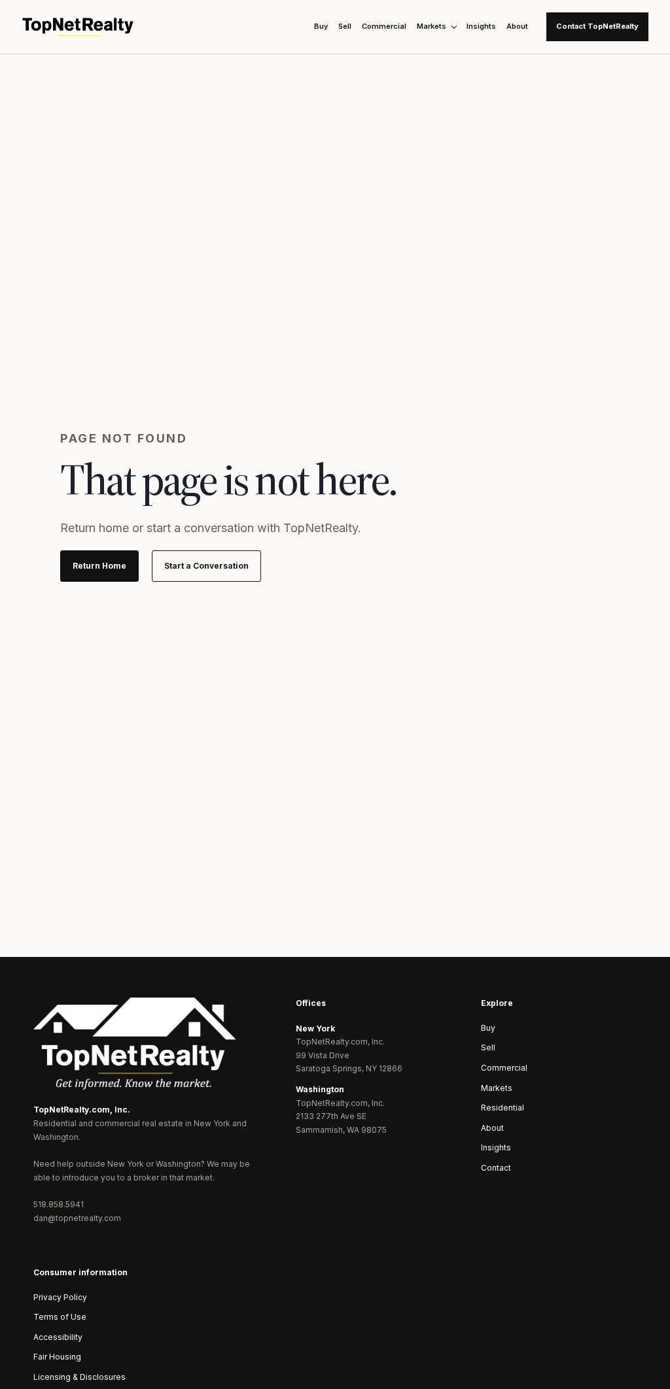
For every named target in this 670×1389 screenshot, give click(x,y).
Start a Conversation (206, 566)
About (517, 26)
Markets (431, 26)
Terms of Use (59, 1317)
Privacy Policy (60, 1297)
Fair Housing (57, 1357)
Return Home (99, 566)
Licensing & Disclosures (79, 1377)
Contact (496, 1168)
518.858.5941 (58, 1204)
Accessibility (57, 1337)
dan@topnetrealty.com (77, 1218)
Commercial (384, 26)
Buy (321, 26)
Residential (502, 1108)
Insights (481, 26)
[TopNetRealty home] (78, 26)
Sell (344, 26)
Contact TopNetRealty (597, 26)
